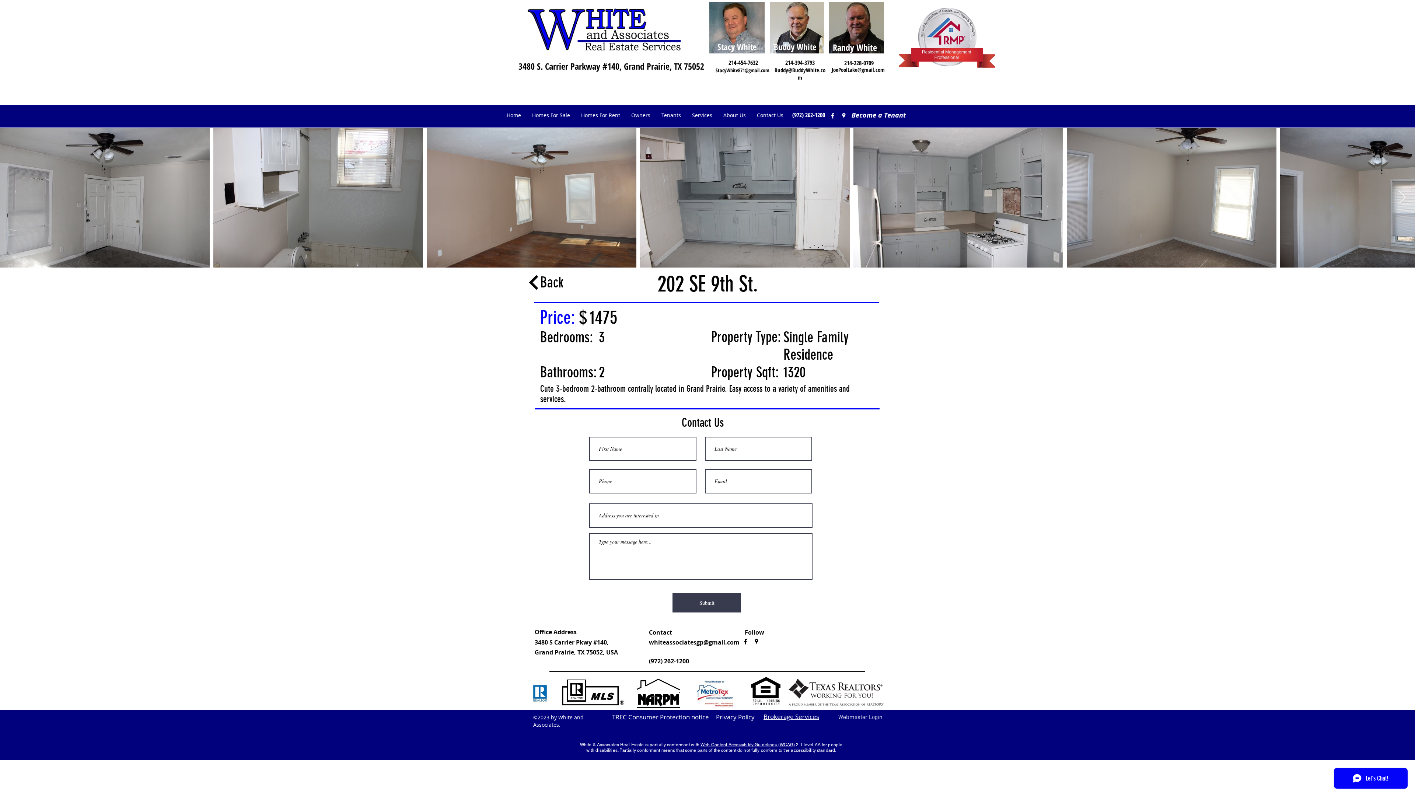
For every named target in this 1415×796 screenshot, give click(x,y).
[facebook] (832, 115)
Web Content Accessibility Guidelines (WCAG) (747, 744)
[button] (641, 115)
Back (551, 282)
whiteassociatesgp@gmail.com (694, 642)
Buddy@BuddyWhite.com (800, 73)
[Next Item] (1402, 198)
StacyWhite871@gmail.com (742, 70)
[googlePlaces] (756, 641)
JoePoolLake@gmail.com (858, 69)
